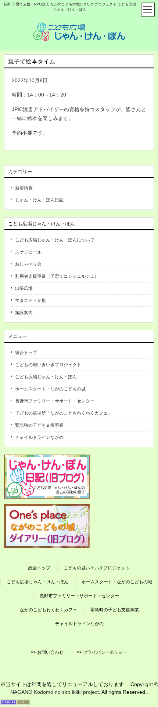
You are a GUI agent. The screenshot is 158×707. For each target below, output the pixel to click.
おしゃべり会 (28, 264)
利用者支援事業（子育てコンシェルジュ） (57, 276)
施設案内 (24, 312)
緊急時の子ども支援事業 (39, 425)
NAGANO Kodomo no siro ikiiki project (54, 692)
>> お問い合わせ (47, 652)
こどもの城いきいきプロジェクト (48, 364)
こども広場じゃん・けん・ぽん (46, 376)
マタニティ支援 (30, 300)
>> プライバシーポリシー (102, 652)
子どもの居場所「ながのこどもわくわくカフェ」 (63, 413)
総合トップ (26, 352)
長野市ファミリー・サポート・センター (54, 401)
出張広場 (24, 288)
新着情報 (24, 187)
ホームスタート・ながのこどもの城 (50, 388)
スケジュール (28, 252)
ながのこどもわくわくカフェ (48, 609)
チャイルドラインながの (39, 437)
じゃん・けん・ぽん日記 (39, 200)
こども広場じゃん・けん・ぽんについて (54, 240)
